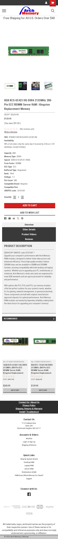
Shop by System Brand (29, 459)
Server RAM (29, 469)
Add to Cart (15, 390)
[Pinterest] (22, 218)
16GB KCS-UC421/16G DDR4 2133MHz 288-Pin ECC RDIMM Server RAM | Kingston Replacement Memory (15, 369)
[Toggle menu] (4, 11)
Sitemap (25, 537)
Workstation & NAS (29, 472)
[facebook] (29, 494)
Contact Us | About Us (29, 402)
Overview (29, 224)
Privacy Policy (29, 405)
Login (25, 442)
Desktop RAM (29, 462)
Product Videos (29, 234)
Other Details (29, 229)
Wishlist (29, 439)
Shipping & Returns (29, 445)
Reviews (29, 239)
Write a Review (10, 132)
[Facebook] (5, 218)
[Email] (9, 218)
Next (54, 52)
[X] (18, 218)
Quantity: (8, 197)
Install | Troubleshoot (29, 412)
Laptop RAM (29, 466)
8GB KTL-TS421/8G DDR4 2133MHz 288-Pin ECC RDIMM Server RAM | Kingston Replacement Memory (42, 369)
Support (29, 479)
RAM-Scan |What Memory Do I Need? (29, 475)
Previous (4, 52)
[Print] (14, 218)
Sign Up (32, 442)
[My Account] (46, 3)
